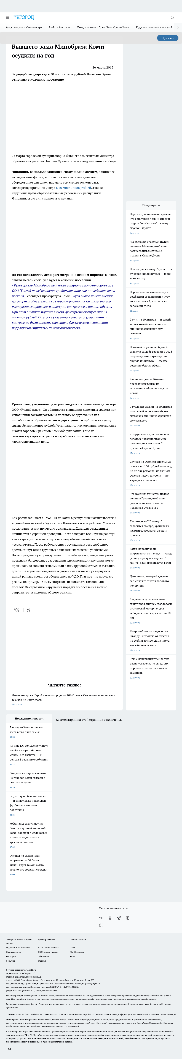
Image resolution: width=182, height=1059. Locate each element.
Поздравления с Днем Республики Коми (103, 27)
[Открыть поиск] (172, 17)
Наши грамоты (13, 952)
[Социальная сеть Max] (101, 925)
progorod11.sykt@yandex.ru (19, 990)
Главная (42, 960)
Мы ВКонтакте (77, 952)
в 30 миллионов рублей (73, 188)
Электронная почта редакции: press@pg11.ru (77, 983)
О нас (72, 947)
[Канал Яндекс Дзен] (127, 917)
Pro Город (11, 956)
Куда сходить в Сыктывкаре (24, 27)
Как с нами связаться (48, 947)
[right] (178, 27)
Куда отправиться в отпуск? (154, 27)
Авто (72, 956)
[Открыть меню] (7, 17)
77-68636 (35, 1014)
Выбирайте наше (60, 27)
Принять (168, 38)
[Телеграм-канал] (118, 917)
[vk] (17, 610)
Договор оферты (46, 939)
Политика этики (78, 939)
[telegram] (29, 610)
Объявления (44, 956)
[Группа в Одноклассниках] (110, 917)
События (10, 960)
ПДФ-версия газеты (48, 952)
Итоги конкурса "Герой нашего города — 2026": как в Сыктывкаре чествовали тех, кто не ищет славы (63, 699)
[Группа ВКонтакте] (101, 917)
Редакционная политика (18, 947)
